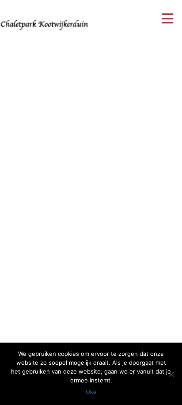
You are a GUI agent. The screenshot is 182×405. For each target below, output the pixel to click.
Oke (91, 391)
